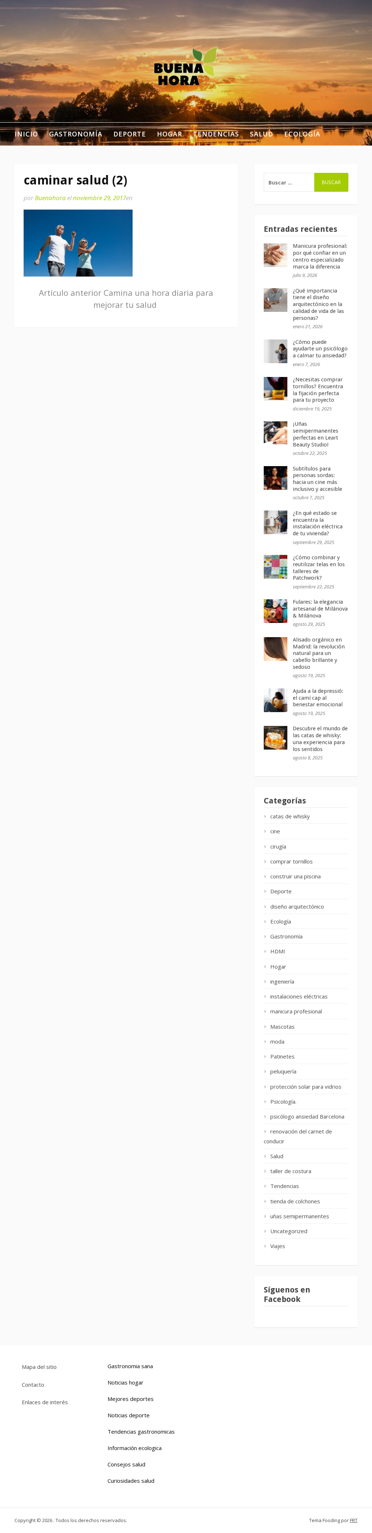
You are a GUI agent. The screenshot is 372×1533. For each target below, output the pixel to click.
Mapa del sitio (39, 1366)
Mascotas (282, 1026)
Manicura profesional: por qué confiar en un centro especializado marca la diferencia (320, 256)
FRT (353, 1520)
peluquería (283, 1071)
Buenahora (50, 198)
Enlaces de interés (45, 1402)
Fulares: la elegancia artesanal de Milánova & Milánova (320, 609)
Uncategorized (288, 1231)
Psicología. (283, 1101)
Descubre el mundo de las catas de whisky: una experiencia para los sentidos (320, 738)
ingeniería (282, 981)
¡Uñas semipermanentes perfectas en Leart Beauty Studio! (315, 434)
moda (277, 1041)
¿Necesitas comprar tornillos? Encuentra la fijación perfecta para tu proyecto (318, 389)
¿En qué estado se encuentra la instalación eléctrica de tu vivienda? (318, 523)
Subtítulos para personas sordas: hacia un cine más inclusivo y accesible (317, 478)
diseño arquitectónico (297, 906)
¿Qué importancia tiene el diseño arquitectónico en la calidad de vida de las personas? (318, 304)
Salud (261, 134)
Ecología (302, 134)
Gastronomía (75, 134)
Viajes (277, 1246)
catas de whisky (290, 816)
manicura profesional (296, 1011)
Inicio (26, 134)
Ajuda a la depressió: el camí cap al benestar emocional (318, 698)
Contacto (33, 1384)
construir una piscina (295, 876)
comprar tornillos (291, 861)
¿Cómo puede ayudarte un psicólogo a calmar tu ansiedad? (320, 349)
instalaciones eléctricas (299, 996)
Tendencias (216, 134)
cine (275, 831)
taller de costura (290, 1171)
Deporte (129, 134)
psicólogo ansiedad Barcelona (307, 1116)
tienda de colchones (295, 1201)
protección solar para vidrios (305, 1086)
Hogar (169, 134)
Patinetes (282, 1056)
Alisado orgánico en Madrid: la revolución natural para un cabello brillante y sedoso (319, 653)
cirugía (278, 846)
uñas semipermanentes (299, 1216)
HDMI (277, 951)
